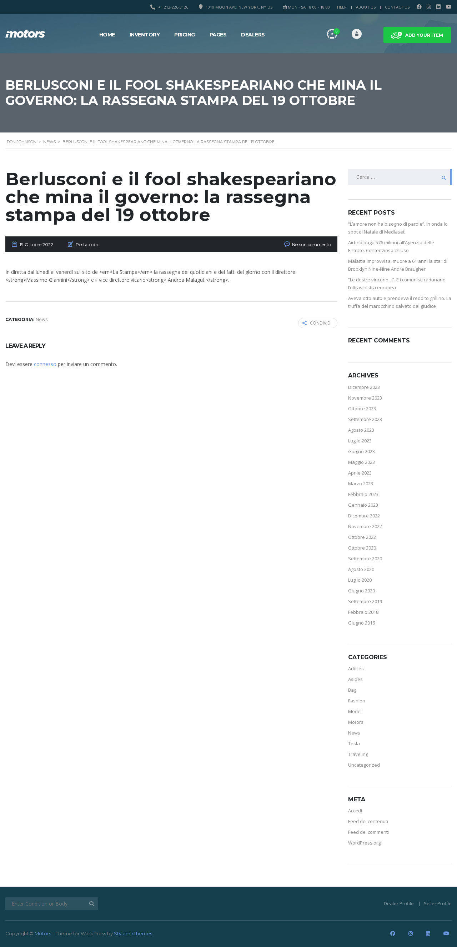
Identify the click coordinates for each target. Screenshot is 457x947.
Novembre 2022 (365, 526)
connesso (45, 364)
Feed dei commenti (368, 832)
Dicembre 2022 (364, 515)
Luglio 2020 (360, 580)
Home (107, 34)
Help (342, 7)
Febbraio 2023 (363, 494)
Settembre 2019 (365, 601)
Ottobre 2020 (362, 548)
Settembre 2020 (365, 558)
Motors (355, 722)
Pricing (184, 34)
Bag (352, 690)
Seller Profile (438, 903)
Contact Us (397, 7)
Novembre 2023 (365, 398)
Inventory (145, 34)
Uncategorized (364, 765)
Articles (356, 668)
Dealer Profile (399, 903)
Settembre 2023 (365, 419)
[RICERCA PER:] (400, 177)
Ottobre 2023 (362, 408)
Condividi (321, 323)
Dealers (253, 34)
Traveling (358, 754)
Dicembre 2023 (364, 387)
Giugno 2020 (361, 590)
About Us (366, 7)
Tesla (354, 743)
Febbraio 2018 (363, 612)
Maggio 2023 (361, 462)
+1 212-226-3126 (173, 7)
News (354, 733)
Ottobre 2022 (362, 537)
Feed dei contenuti (368, 821)
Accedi (355, 810)
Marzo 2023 (360, 483)
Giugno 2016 (361, 623)
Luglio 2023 (360, 440)
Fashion (356, 700)
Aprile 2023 (360, 473)
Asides (355, 679)
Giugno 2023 (361, 451)
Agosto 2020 (361, 569)
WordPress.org (364, 843)
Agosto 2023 (361, 430)
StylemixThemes (133, 933)
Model (355, 711)
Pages (218, 34)
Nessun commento (311, 244)
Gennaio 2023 (363, 505)
